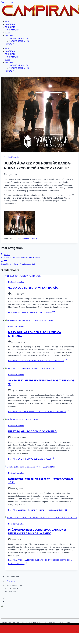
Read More (30, 312)
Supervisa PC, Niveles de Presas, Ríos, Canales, (21, 256)
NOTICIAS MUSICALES (18, 38)
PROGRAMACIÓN (12, 30)
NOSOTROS (10, 24)
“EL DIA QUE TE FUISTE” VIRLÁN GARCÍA (33, 287)
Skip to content (7, 2)
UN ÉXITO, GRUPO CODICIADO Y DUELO (32, 431)
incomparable (19, 238)
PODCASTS (10, 44)
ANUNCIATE (10, 27)
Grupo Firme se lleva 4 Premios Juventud (18, 262)
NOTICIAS (9, 35)
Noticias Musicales (12, 157)
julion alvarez (32, 238)
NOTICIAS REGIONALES (19, 41)
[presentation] (41, 276)
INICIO (7, 21)
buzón (7, 33)
